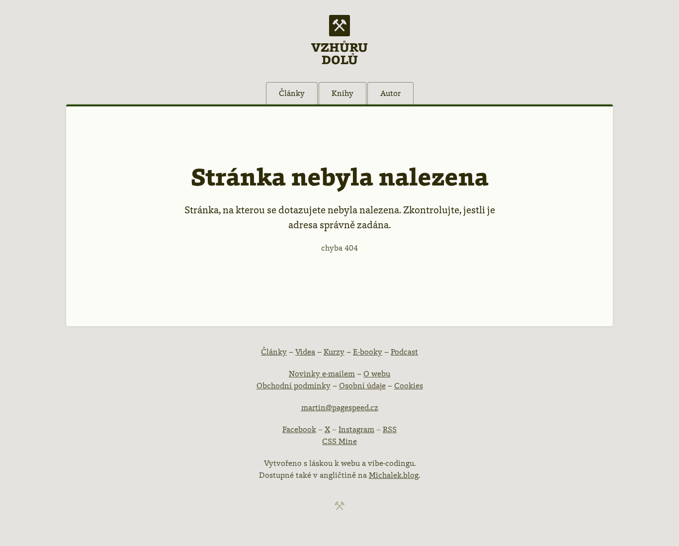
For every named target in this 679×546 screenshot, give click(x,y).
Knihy (342, 93)
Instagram (356, 429)
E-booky (367, 352)
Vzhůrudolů (339, 52)
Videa (305, 352)
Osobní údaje (362, 385)
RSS (390, 429)
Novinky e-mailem (322, 373)
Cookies (408, 385)
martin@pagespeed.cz (339, 407)
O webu (376, 373)
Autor (390, 93)
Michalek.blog (394, 475)
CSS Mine (339, 441)
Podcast (404, 352)
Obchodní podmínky (293, 385)
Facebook (299, 429)
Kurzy (334, 352)
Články (292, 93)
